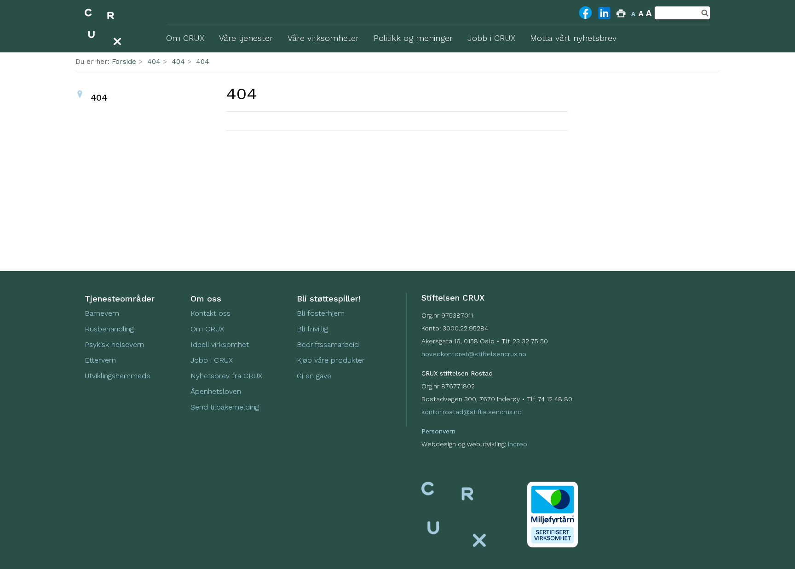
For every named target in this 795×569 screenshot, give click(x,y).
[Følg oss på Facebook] (585, 18)
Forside (124, 61)
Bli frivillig (312, 328)
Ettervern (100, 360)
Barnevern (103, 313)
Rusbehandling (110, 328)
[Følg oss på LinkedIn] (604, 19)
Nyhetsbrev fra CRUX (226, 375)
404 (154, 61)
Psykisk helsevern (114, 344)
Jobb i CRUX (211, 360)
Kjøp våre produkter (331, 360)
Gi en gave (314, 375)
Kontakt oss (210, 313)
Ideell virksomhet (219, 344)
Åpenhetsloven (215, 391)
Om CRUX (207, 328)
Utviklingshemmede (117, 375)
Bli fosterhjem (321, 313)
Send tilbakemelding (224, 407)
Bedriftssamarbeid (328, 344)
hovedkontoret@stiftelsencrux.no (473, 354)
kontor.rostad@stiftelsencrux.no (471, 411)
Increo (517, 444)
